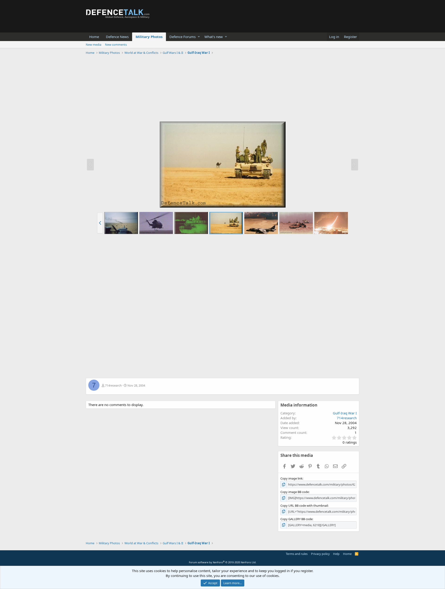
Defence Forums (182, 36)
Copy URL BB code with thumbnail (304, 505)
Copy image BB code (294, 492)
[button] (199, 36)
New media (93, 44)
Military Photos (149, 36)
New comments (116, 44)
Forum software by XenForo (222, 562)
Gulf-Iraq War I (345, 413)
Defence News (117, 36)
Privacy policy (320, 554)
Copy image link (291, 478)
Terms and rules (297, 554)
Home (94, 36)
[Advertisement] (222, 88)
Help (336, 554)
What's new (213, 36)
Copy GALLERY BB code (296, 519)
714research (113, 385)
